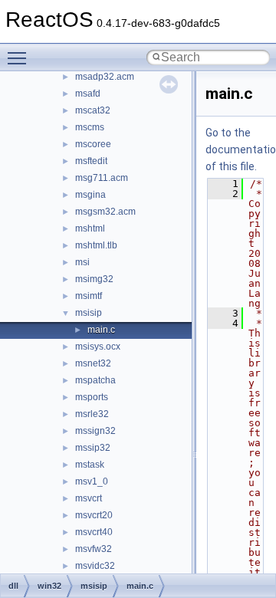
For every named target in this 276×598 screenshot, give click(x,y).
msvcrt (88, 498)
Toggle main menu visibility (20, 57)
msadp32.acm (104, 76)
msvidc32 (95, 565)
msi (82, 262)
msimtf (88, 296)
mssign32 (95, 431)
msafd (87, 93)
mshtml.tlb (96, 245)
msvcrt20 (94, 515)
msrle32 (92, 414)
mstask (89, 464)
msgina (90, 194)
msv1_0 (91, 481)
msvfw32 (93, 549)
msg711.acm (101, 177)
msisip (88, 312)
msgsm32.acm (105, 211)
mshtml (90, 228)
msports (91, 397)
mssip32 (92, 447)
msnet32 (93, 363)
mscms (89, 127)
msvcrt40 (94, 532)
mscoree (93, 144)
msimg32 (94, 279)
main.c (101, 329)
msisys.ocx (97, 346)
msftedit (91, 161)
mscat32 (92, 110)
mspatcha (95, 380)
